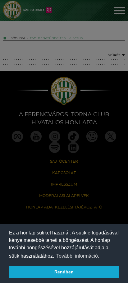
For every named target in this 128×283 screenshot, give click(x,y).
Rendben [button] (64, 271)
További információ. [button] (77, 256)
